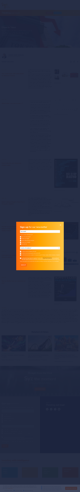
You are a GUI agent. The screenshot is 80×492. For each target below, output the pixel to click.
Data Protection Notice (47, 258)
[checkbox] (40, 240)
